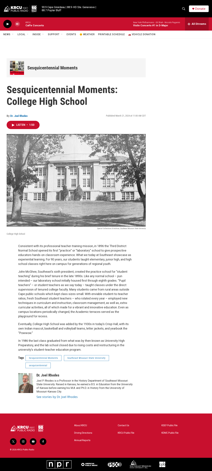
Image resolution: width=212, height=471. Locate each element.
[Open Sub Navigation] (13, 34)
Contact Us (123, 425)
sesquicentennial (38, 365)
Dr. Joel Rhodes (19, 116)
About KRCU (80, 425)
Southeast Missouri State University (86, 358)
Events (71, 34)
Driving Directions (83, 433)
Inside (36, 34)
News (6, 34)
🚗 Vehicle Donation (142, 34)
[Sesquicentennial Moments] (17, 68)
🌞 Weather (87, 34)
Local (21, 34)
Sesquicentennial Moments (52, 68)
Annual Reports (82, 440)
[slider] (22, 24)
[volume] (17, 24)
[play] (7, 24)
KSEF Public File (169, 425)
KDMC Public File (170, 433)
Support (53, 34)
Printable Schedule (111, 34)
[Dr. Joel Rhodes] (25, 383)
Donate (200, 8)
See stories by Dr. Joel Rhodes (57, 397)
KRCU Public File (126, 433)
